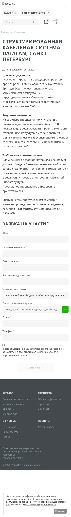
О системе (9, 420)
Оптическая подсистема (16, 399)
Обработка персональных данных (21, 451)
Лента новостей (47, 426)
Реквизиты (8, 454)
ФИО (6, 233)
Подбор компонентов (33, 13)
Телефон (8, 331)
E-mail (6, 317)
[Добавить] (65, 309)
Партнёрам (45, 393)
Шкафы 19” (8, 408)
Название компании (15, 247)
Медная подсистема (13, 404)
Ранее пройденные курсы (17, 303)
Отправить (35, 367)
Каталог (8, 13)
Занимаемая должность (17, 275)
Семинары (44, 408)
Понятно (60, 511)
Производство (10, 431)
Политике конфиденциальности (40, 504)
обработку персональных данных (43, 348)
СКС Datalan (9, 426)
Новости (44, 420)
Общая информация (49, 399)
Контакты (7, 436)
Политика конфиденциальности (20, 448)
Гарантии (43, 404)
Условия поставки (12, 457)
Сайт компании (12, 261)
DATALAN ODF (10, 413)
